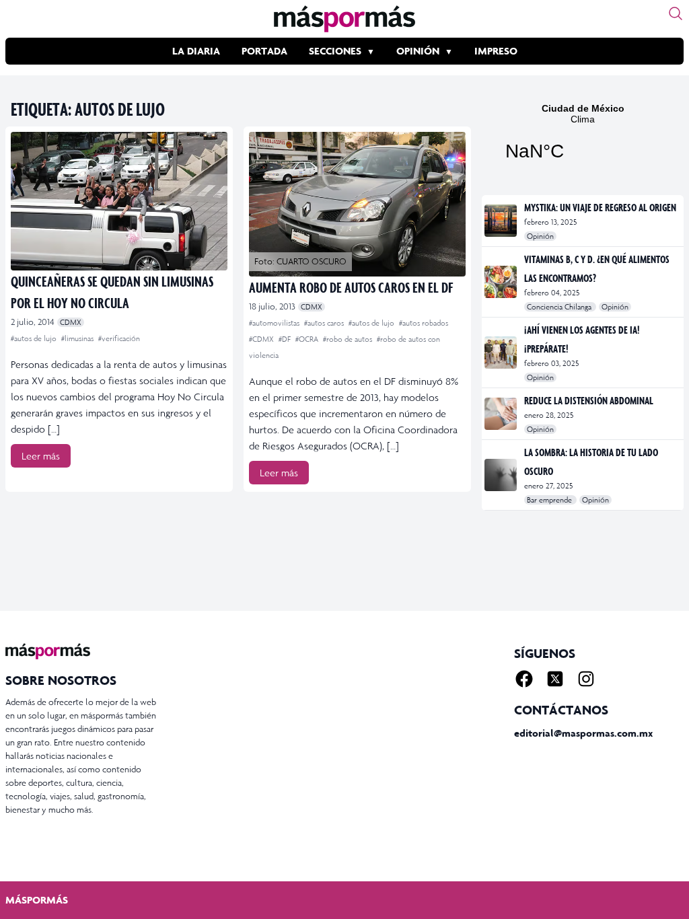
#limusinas (78, 338)
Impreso (495, 50)
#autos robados (423, 323)
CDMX (70, 322)
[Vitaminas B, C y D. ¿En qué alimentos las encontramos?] (501, 282)
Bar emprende (550, 500)
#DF (286, 339)
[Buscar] (675, 13)
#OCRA (307, 339)
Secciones (335, 50)
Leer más (41, 455)
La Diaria (196, 50)
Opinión (417, 50)
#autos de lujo (35, 338)
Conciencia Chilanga (560, 306)
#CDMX (262, 339)
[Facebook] (524, 679)
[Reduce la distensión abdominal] (501, 414)
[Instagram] (586, 679)
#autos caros (325, 323)
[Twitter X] (555, 679)
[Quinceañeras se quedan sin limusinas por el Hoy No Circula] (119, 201)
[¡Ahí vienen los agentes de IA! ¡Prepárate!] (501, 352)
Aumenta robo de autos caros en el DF (351, 287)
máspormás (36, 899)
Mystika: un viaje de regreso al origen (600, 207)
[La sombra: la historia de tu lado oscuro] (501, 475)
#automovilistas (275, 323)
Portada (264, 50)
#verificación (119, 338)
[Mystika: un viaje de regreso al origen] (501, 221)
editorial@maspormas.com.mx (583, 733)
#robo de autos (348, 339)
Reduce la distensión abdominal (588, 400)
